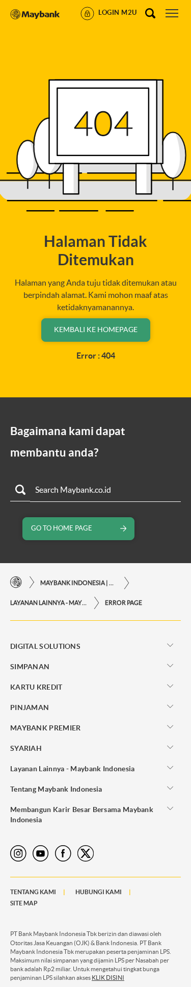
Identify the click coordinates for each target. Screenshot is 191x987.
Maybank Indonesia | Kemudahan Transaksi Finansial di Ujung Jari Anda (78, 582)
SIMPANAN (29, 667)
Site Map (24, 903)
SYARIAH (26, 748)
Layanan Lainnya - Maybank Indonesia (48, 602)
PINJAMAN (29, 707)
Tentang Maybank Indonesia (56, 789)
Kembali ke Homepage (96, 329)
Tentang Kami (33, 892)
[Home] (16, 582)
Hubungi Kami (98, 892)
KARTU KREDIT (36, 687)
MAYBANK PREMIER (45, 728)
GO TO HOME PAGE (61, 528)
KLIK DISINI (108, 977)
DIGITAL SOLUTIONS (45, 646)
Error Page (123, 602)
